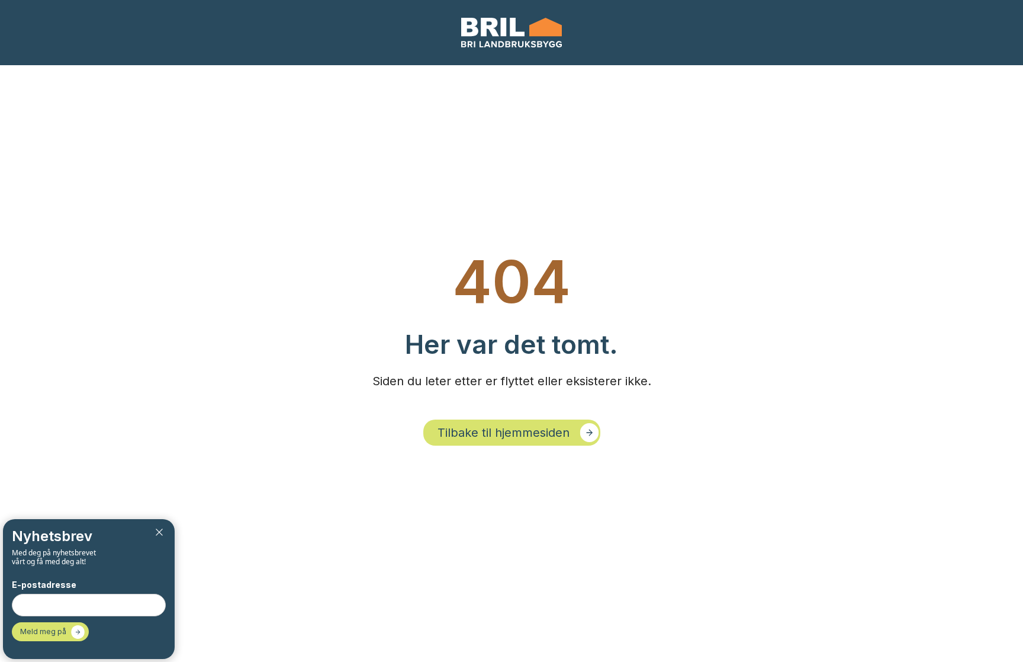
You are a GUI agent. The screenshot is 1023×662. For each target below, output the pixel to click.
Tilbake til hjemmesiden (503, 433)
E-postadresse (44, 585)
